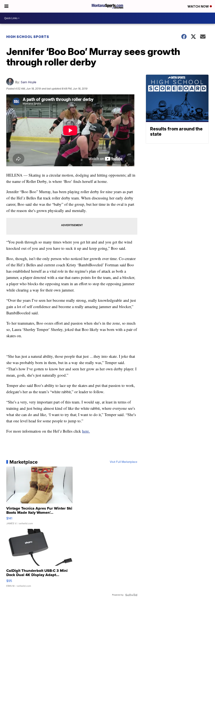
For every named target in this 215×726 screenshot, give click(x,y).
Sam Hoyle (28, 82)
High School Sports (27, 37)
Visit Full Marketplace (123, 462)
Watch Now (198, 6)
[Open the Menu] (6, 6)
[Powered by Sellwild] (131, 594)
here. (86, 431)
